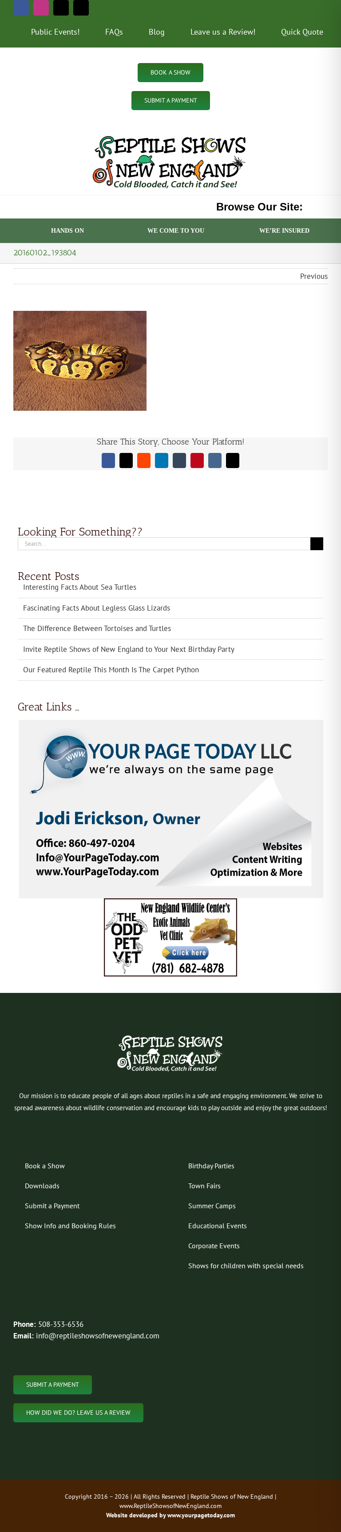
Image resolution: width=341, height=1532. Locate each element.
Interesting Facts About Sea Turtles (79, 587)
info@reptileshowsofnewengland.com (97, 1336)
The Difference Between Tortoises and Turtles (97, 628)
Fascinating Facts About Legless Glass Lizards (96, 608)
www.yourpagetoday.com (200, 1515)
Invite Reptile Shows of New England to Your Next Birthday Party (128, 649)
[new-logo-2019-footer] (171, 1036)
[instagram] (41, 8)
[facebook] (21, 8)
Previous (314, 276)
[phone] (81, 8)
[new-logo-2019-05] (170, 136)
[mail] (61, 8)
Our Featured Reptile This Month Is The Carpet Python (111, 670)
